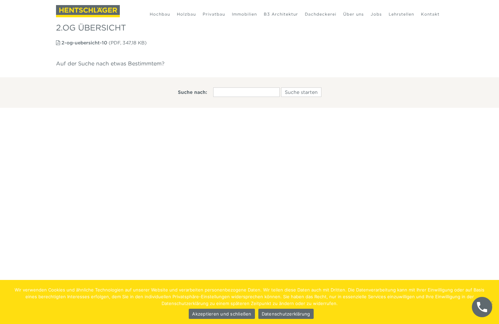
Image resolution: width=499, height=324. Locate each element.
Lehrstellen (401, 14)
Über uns (353, 14)
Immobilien (244, 14)
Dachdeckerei (320, 14)
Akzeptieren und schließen (221, 314)
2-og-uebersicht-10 (84, 42)
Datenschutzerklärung (286, 314)
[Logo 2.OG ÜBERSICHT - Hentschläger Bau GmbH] (88, 11)
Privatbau (214, 14)
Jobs (376, 14)
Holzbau (186, 14)
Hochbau (160, 14)
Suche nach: (192, 92)
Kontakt (430, 14)
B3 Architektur (281, 14)
